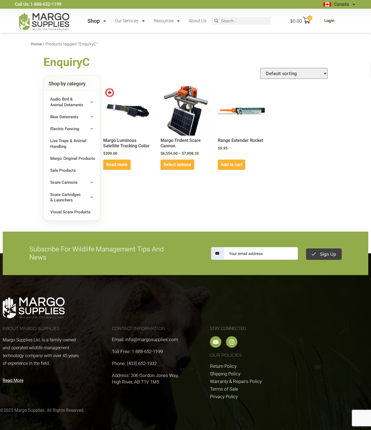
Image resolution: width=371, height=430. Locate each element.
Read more (117, 164)
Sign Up (327, 254)
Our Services (127, 20)
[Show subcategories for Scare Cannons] (91, 182)
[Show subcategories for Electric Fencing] (91, 129)
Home (36, 44)
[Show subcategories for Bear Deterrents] (91, 117)
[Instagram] (231, 342)
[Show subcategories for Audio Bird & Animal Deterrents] (91, 102)
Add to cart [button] (231, 164)
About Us (197, 20)
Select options (177, 164)
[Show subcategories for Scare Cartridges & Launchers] (91, 197)
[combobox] (244, 21)
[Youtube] (215, 342)
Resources (164, 20)
